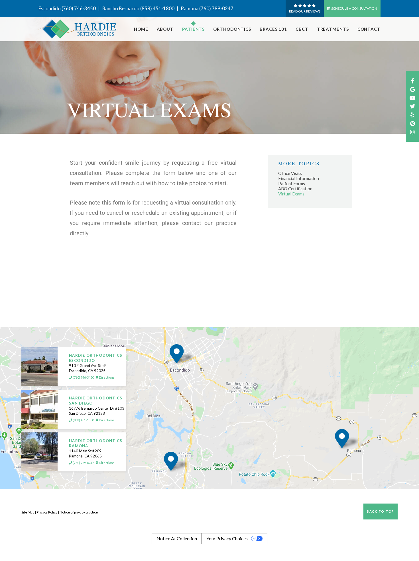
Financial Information (298, 178)
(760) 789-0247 (216, 8)
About (165, 29)
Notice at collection (176, 538)
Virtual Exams (291, 193)
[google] (412, 89)
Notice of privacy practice (79, 512)
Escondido (49, 8)
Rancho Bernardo (120, 8)
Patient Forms (291, 183)
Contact (369, 29)
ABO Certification (295, 188)
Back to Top (380, 511)
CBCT (302, 29)
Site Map (27, 512)
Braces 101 (273, 29)
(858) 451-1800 (157, 8)
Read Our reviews (304, 11)
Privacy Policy (46, 512)
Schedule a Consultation (354, 8)
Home (141, 29)
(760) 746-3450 (79, 8)
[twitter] (412, 106)
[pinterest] (412, 123)
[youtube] (412, 98)
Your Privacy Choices (227, 538)
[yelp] (412, 115)
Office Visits (290, 173)
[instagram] (412, 132)
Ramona (189, 8)
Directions (106, 377)
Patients (193, 29)
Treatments (333, 29)
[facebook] (412, 81)
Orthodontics (232, 29)
